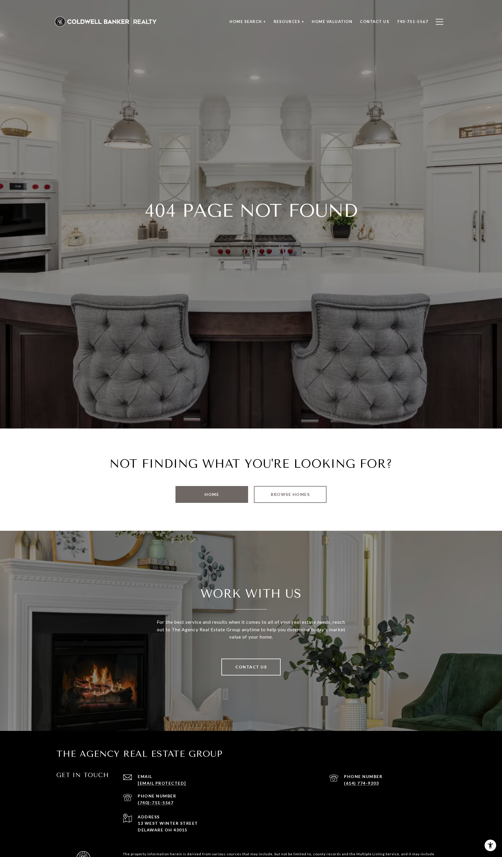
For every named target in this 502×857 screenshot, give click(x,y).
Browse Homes (290, 494)
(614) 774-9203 (361, 783)
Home (212, 494)
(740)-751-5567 (155, 802)
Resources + (289, 21)
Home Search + (248, 21)
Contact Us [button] (251, 666)
